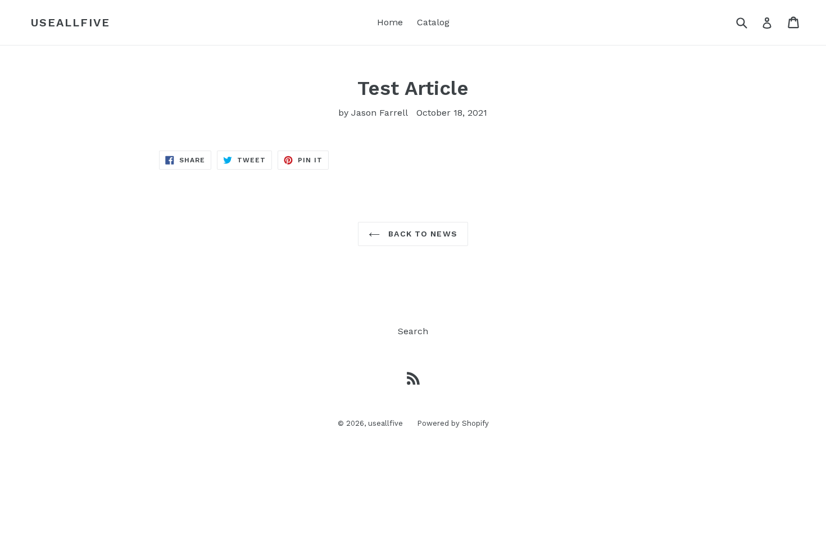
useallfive (70, 22)
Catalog (433, 22)
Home (390, 22)
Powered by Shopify (453, 423)
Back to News (421, 233)
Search (413, 331)
